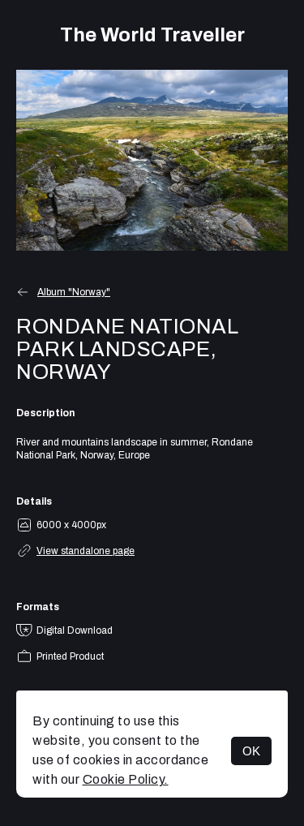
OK (251, 751)
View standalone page (85, 551)
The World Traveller (152, 34)
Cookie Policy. (126, 779)
